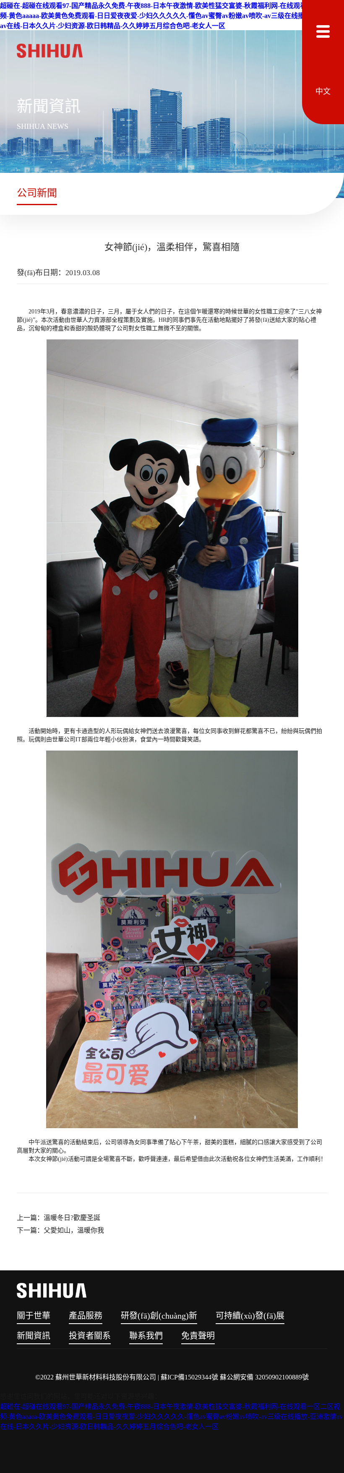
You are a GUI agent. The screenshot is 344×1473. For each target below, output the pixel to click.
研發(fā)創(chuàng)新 (159, 1315)
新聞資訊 (33, 1335)
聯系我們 (146, 1335)
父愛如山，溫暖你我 (74, 1230)
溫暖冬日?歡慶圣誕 (72, 1217)
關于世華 (33, 1315)
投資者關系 (90, 1335)
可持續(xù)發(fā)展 (250, 1315)
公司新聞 (37, 193)
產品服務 (85, 1315)
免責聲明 (198, 1335)
